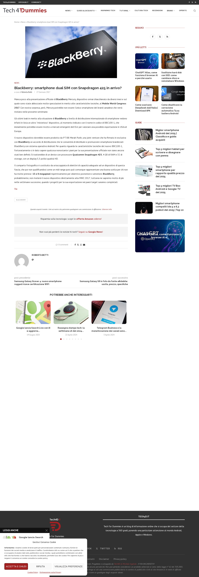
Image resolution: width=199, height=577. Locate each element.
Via (15, 188)
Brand (170, 11)
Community (36, 2)
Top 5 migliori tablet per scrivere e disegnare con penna (170, 152)
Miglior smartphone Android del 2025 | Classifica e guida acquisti (167, 135)
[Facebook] (189, 2)
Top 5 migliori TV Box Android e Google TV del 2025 (168, 189)
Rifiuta (40, 566)
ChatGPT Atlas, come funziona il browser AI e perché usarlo (146, 75)
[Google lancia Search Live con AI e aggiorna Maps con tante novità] (33, 312)
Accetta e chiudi (16, 566)
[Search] (194, 10)
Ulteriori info (107, 209)
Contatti (90, 558)
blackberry (21, 200)
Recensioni (157, 11)
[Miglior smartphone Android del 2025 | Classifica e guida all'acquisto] (144, 134)
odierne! (89, 218)
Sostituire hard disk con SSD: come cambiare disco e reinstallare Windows (172, 76)
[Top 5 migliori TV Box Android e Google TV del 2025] (144, 190)
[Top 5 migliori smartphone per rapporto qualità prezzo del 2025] (144, 171)
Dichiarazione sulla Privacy (50, 572)
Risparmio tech (108, 11)
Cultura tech (141, 11)
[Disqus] (71, 385)
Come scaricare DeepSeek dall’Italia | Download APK (146, 108)
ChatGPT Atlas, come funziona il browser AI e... (160, 236)
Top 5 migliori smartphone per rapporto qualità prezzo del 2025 (170, 171)
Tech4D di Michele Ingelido (125, 564)
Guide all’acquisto (86, 11)
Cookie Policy (33, 572)
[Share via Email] (84, 244)
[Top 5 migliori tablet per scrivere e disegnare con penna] (144, 153)
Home (16, 22)
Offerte (183, 11)
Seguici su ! (90, 231)
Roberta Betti (27, 92)
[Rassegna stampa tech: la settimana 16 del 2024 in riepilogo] (71, 312)
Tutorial (123, 11)
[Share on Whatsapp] (81, 244)
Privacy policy (119, 558)
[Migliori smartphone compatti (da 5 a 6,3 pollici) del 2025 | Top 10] (144, 208)
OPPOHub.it (23, 2)
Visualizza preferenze (69, 566)
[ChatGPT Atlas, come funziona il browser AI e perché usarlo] (147, 61)
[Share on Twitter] (78, 244)
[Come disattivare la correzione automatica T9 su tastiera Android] (173, 93)
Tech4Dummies (9, 2)
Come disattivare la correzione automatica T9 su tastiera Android (171, 109)
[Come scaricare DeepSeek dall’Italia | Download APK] (147, 93)
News (68, 11)
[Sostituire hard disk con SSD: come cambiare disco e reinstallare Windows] (173, 61)
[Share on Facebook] (75, 244)
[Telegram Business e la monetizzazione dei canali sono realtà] (108, 312)
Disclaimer (104, 558)
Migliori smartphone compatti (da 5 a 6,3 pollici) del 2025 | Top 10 (170, 206)
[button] (19, 322)
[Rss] (195, 2)
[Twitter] (192, 2)
